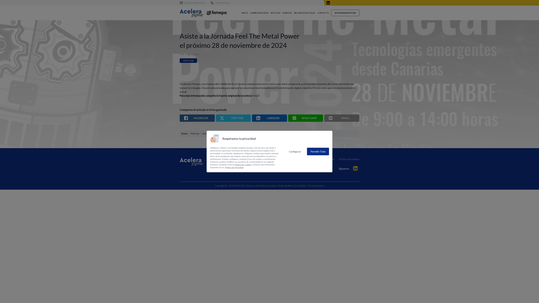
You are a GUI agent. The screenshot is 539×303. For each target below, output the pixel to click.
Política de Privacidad (234, 167)
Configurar (295, 151)
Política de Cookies (243, 164)
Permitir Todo (318, 151)
